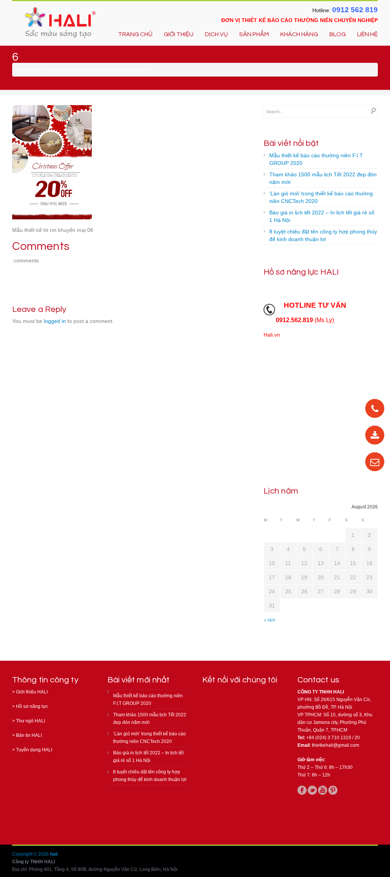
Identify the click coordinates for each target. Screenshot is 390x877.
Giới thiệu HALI (32, 692)
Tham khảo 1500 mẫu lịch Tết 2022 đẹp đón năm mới (323, 178)
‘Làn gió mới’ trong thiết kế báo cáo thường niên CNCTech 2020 (321, 197)
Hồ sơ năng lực (32, 706)
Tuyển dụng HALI (34, 749)
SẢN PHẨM (254, 34)
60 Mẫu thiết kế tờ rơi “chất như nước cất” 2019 (103, 69)
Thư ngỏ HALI (30, 721)
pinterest (332, 790)
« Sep (269, 620)
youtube (322, 790)
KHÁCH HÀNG (299, 34)
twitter (312, 790)
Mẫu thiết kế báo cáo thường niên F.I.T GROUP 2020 (316, 159)
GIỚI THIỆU (178, 34)
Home (49, 69)
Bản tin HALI (29, 735)
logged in (55, 321)
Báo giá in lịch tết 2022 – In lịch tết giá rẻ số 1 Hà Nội (321, 216)
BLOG (337, 34)
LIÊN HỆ (367, 34)
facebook (302, 790)
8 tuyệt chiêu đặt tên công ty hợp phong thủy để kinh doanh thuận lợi (323, 235)
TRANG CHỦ (135, 34)
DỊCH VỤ (216, 34)
